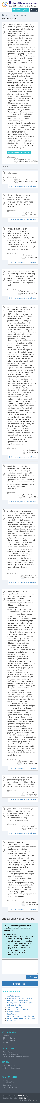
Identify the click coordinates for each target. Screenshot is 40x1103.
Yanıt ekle (33, 977)
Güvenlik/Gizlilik (9, 1038)
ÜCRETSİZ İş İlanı (21, 10)
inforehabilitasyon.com (11, 1068)
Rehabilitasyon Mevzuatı (12, 1054)
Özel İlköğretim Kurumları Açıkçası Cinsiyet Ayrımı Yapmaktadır (20, 999)
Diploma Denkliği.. (14, 1012)
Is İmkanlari (11, 1021)
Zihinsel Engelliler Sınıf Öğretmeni (19, 152)
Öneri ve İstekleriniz (10, 1040)
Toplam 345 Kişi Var (10, 1087)
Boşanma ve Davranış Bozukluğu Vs (20, 1016)
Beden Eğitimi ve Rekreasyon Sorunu (21, 1018)
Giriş (35, 10)
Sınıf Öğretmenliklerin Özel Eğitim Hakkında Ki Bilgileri (20, 1004)
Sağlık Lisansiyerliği (14, 1007)
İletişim (5, 1042)
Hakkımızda (7, 1036)
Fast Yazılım (33, 1100)
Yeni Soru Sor (20, 983)
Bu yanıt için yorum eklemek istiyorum (23, 186)
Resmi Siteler (8, 1052)
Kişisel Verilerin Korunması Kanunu (16, 1056)
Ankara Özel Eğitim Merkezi (17, 1009)
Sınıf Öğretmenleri (14, 996)
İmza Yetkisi (11, 1014)
